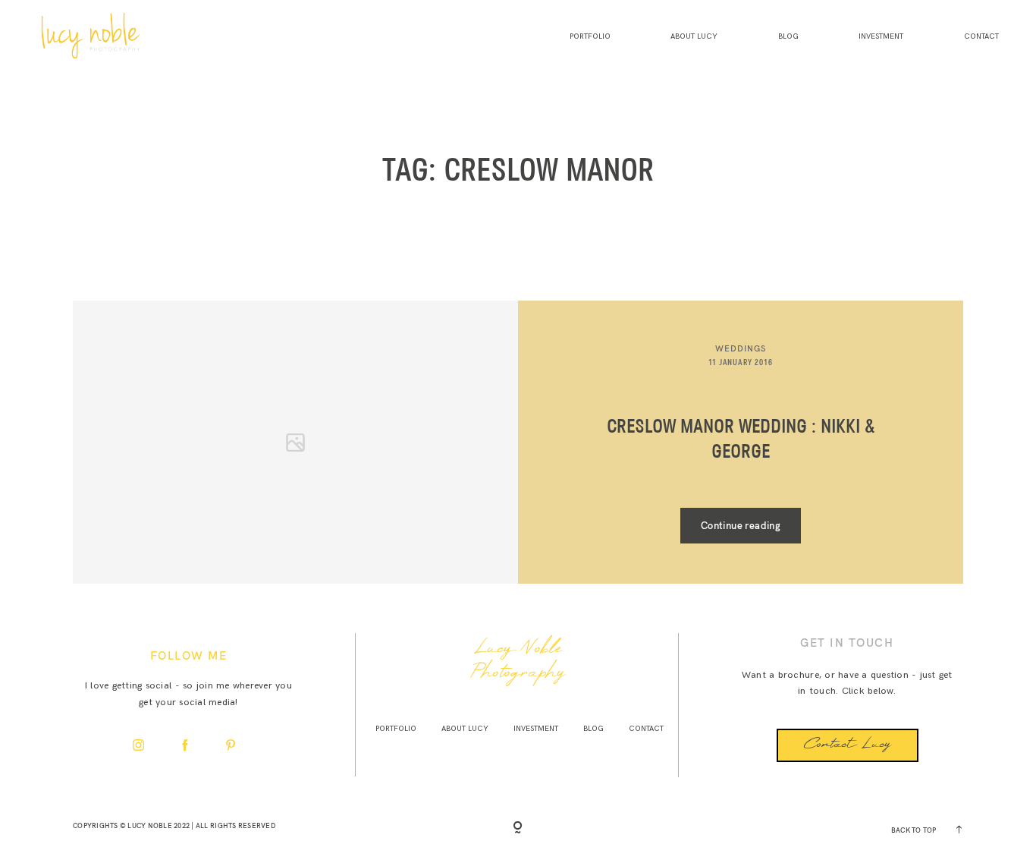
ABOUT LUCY (693, 37)
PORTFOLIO (590, 37)
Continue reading (740, 525)
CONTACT (981, 37)
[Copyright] (518, 828)
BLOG (788, 37)
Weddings (741, 348)
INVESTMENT (881, 37)
